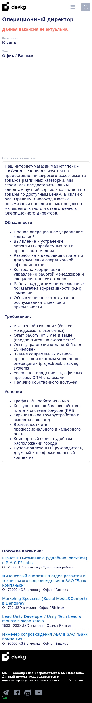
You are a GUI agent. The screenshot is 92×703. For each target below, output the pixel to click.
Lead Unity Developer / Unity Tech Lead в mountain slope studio (41, 620)
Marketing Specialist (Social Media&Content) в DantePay (44, 603)
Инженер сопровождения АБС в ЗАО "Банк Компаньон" (45, 638)
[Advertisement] (46, 109)
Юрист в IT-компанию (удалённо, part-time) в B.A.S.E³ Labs (44, 562)
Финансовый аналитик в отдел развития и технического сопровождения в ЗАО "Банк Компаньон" (44, 583)
